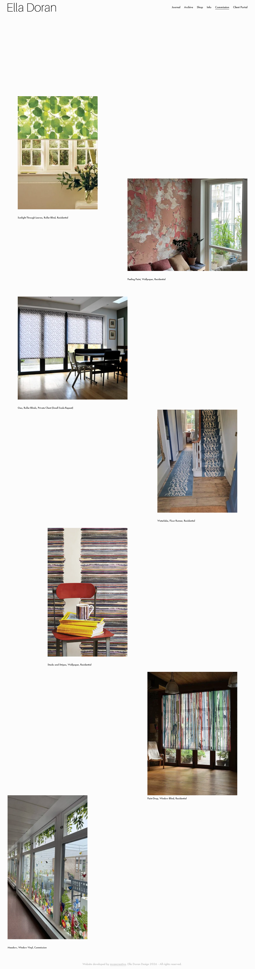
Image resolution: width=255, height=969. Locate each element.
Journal (176, 7)
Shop (200, 7)
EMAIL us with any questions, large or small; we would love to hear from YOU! (127, 504)
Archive (188, 7)
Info (209, 7)
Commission (222, 7)
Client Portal (240, 7)
